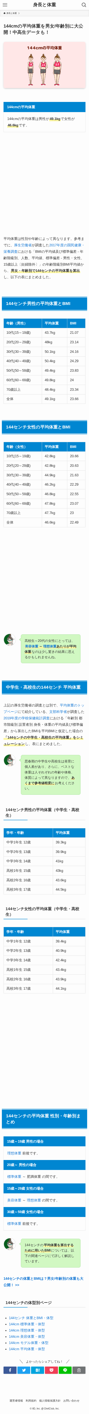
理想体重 (50, 646)
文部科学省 (58, 712)
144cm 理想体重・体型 (27, 1330)
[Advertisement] (44, 183)
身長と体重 (44, 5)
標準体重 (14, 1177)
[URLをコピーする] (78, 1370)
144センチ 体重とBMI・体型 (31, 1318)
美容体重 (31, 646)
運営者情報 (16, 1400)
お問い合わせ (71, 1400)
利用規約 (31, 1400)
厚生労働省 (23, 245)
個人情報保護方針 (50, 1400)
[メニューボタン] (5, 5)
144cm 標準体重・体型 (27, 1324)
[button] (10, 1370)
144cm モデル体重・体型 (28, 1343)
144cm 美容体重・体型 (27, 1336)
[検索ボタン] (84, 5)
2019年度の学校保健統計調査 (27, 718)
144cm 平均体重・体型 (27, 1349)
